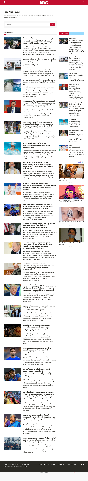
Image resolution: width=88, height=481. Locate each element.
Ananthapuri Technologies (20, 466)
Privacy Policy (61, 464)
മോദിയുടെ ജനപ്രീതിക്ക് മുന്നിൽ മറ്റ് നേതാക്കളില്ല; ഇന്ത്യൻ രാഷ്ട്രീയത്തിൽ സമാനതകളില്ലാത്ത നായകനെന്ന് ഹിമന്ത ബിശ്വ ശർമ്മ (76, 136)
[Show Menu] (4, 2)
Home (5, 8)
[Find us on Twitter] (81, 464)
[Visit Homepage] (44, 2)
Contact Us (53, 464)
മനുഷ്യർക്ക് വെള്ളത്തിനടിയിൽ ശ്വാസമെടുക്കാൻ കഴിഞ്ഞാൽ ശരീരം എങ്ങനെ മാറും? (36, 145)
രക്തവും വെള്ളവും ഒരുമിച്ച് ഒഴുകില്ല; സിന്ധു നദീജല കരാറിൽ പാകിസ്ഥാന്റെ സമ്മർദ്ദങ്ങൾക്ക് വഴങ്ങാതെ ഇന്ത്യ (39, 226)
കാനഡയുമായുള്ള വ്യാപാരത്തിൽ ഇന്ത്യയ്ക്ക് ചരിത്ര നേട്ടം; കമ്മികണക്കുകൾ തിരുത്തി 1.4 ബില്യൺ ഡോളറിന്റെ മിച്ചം (39, 440)
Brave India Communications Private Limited (17, 464)
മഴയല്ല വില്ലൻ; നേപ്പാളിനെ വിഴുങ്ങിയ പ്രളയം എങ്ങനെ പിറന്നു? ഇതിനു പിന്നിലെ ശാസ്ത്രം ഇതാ (39, 82)
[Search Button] (83, 2)
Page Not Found (12, 8)
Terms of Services (71, 464)
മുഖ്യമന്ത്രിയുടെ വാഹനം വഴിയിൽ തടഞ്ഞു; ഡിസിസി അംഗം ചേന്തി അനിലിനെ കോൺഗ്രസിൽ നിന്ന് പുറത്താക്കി (39, 308)
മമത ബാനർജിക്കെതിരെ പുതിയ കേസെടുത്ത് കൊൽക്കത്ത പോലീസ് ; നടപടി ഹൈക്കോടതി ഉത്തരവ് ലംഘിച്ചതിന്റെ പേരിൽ (76, 151)
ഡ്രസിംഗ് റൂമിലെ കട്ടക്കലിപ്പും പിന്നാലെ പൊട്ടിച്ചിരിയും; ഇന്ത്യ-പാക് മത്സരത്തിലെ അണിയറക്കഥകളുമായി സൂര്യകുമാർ (38, 206)
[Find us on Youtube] (83, 464)
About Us (46, 464)
